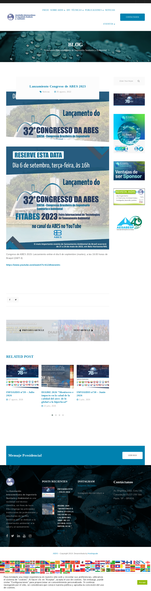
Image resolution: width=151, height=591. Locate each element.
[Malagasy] (147, 566)
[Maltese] (12, 570)
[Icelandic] (52, 566)
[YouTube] (24, 536)
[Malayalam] (7, 570)
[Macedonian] (142, 566)
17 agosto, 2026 (16, 399)
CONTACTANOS (132, 17)
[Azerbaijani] (27, 562)
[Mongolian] (27, 570)
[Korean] (102, 566)
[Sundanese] (137, 570)
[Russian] (77, 570)
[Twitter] (12, 536)
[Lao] (117, 566)
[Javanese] (82, 566)
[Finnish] (127, 562)
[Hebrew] (32, 566)
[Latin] (122, 566)
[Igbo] (57, 566)
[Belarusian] (37, 562)
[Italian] (72, 566)
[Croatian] (87, 562)
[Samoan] (82, 570)
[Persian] (52, 570)
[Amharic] (12, 562)
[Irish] (67, 566)
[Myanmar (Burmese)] (32, 570)
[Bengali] (42, 562)
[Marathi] (22, 570)
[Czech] (92, 562)
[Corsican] (82, 562)
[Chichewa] (67, 562)
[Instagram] (30, 536)
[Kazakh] (92, 566)
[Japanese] (77, 566)
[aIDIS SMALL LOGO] (10, 482)
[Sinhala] (112, 570)
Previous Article (33, 330)
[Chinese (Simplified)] (72, 562)
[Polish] (57, 570)
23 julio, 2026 (50, 406)
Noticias (46, 92)
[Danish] (97, 562)
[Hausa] (22, 566)
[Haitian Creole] (17, 566)
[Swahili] (142, 570)
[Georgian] (147, 562)
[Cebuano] (62, 562)
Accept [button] (142, 582)
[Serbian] (92, 570)
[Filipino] (122, 562)
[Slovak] (117, 570)
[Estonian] (117, 562)
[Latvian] (127, 566)
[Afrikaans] (2, 562)
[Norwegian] (42, 570)
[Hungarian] (47, 566)
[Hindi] (37, 566)
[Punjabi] (67, 570)
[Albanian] (7, 562)
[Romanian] (72, 570)
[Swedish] (147, 570)
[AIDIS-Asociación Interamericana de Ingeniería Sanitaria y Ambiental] (21, 17)
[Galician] (142, 562)
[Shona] (102, 570)
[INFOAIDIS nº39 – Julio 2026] (22, 377)
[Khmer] (97, 566)
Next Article (82, 330)
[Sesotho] (97, 570)
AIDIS (55, 554)
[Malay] (2, 570)
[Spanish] (132, 570)
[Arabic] (17, 562)
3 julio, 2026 (84, 399)
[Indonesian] (62, 566)
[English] (107, 562)
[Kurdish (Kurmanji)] (107, 566)
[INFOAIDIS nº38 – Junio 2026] (93, 377)
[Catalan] (57, 562)
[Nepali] (37, 570)
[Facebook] (7, 536)
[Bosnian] (47, 562)
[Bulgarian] (52, 562)
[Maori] (17, 570)
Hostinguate (93, 554)
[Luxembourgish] (137, 566)
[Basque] (32, 562)
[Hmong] (42, 566)
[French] (132, 562)
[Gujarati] (12, 566)
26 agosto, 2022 (64, 92)
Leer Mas (132, 455)
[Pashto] (47, 570)
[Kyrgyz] (112, 566)
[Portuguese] (62, 570)
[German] (2, 566)
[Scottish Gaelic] (87, 570)
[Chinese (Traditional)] (77, 562)
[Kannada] (87, 566)
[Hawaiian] (27, 566)
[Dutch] (102, 562)
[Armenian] (22, 562)
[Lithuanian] (132, 566)
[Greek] (7, 566)
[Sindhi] (107, 570)
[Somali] (127, 570)
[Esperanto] (112, 562)
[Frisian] (137, 562)
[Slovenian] (122, 570)
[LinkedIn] (18, 536)
